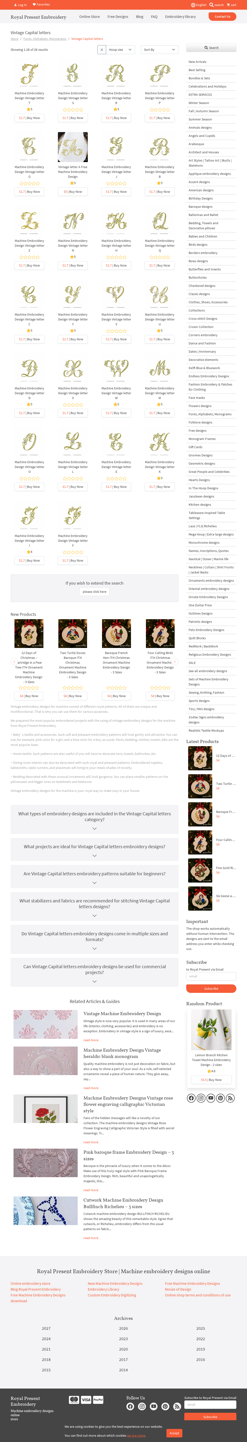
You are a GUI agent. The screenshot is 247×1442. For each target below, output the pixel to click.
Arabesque (196, 144)
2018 (46, 1359)
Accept (174, 1433)
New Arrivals (197, 61)
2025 (200, 1328)
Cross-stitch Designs (203, 318)
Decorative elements (203, 359)
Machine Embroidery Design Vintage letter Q (160, 245)
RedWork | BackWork (203, 646)
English (200, 5)
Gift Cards (195, 447)
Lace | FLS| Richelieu (203, 526)
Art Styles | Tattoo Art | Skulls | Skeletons (210, 163)
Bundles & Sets (199, 78)
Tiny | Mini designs (201, 709)
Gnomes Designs (201, 455)
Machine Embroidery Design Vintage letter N (73, 245)
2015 (46, 1370)
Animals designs (200, 127)
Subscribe (211, 988)
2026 (123, 1328)
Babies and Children (203, 236)
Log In (22, 5)
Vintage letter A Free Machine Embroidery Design (73, 172)
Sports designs (199, 701)
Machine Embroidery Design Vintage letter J (116, 172)
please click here (94, 591)
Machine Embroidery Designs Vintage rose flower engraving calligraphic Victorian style (128, 1104)
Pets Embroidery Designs (206, 630)
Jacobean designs (201, 496)
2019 (200, 1349)
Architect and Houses (204, 152)
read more (90, 1040)
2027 (46, 1328)
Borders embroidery (203, 253)
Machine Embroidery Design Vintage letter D (29, 393)
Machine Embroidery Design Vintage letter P (160, 98)
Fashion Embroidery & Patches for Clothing (210, 387)
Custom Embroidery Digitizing (112, 1295)
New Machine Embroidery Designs (115, 1283)
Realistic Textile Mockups (206, 730)
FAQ (154, 16)
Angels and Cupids (202, 136)
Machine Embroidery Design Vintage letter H (116, 245)
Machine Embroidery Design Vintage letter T (29, 98)
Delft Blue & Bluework (204, 368)
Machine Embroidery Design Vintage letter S (73, 98)
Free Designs (118, 16)
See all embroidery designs (208, 671)
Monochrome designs (204, 542)
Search (213, 47)
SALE (192, 663)
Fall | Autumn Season (204, 111)
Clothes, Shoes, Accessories (208, 302)
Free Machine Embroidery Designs (192, 1283)
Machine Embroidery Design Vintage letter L (73, 467)
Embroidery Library (103, 1289)
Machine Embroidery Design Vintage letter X (73, 393)
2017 (123, 1359)
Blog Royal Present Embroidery (36, 1289)
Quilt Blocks (197, 638)
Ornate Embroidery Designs (208, 597)
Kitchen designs (200, 504)
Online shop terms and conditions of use (198, 1295)
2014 (123, 1370)
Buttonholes (198, 277)
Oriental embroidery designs (209, 589)
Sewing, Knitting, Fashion (206, 692)
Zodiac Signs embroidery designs (206, 719)
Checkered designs (202, 285)
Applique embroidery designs (210, 173)
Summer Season (200, 119)
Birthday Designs (201, 198)
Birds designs (198, 244)
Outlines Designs (201, 613)
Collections (197, 310)
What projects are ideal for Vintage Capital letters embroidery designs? (94, 846)
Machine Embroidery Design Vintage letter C (29, 319)
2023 (123, 1338)
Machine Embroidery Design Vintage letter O (29, 467)
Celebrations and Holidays (207, 86)
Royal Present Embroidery (38, 17)
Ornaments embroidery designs (211, 580)
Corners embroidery (203, 335)
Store (14, 39)
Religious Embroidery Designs (210, 654)
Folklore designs (200, 422)
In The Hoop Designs (203, 488)
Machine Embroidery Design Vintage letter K (160, 467)
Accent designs (199, 182)
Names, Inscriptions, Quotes (209, 551)
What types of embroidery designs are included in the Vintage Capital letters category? (94, 816)
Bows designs (198, 261)
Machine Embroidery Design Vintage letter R (116, 98)
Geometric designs (202, 463)
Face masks (197, 397)
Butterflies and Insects (205, 269)
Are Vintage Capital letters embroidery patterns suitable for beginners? (95, 873)
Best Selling (197, 70)
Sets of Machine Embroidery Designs (208, 681)
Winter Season (199, 103)
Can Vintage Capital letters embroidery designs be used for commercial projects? (94, 969)
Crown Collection (201, 327)
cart (233, 5)
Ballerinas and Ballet (203, 215)
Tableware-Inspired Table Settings (207, 515)
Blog (139, 16)
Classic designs (199, 294)
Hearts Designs (199, 480)
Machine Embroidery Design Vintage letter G (29, 172)
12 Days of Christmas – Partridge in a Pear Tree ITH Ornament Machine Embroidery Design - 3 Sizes (29, 667)
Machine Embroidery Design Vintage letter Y (73, 319)
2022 (200, 1338)
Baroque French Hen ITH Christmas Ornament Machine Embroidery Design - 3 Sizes (116, 662)
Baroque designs (201, 206)
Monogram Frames (202, 439)
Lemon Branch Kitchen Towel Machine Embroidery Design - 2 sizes (211, 1060)
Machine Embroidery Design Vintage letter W (116, 393)
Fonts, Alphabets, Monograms (44, 39)
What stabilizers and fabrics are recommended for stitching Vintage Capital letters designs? (95, 903)
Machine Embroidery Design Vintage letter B (160, 172)
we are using (136, 1435)
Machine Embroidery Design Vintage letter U (160, 319)
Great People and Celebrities (209, 471)
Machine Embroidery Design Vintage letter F (73, 541)
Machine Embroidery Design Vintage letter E (116, 467)
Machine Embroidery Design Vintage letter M (160, 393)
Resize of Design (178, 1289)
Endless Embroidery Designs (209, 376)
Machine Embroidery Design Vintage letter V (116, 319)
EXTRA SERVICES (200, 94)
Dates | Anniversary (202, 351)
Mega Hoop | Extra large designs (211, 534)
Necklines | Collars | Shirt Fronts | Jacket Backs (211, 569)
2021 (46, 1349)
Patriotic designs (200, 621)
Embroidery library (180, 16)
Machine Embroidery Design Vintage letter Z (29, 245)
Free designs (197, 430)
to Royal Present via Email (205, 969)
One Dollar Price (200, 605)
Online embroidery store (30, 1283)
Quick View (30, 78)
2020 (123, 1349)
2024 (46, 1338)
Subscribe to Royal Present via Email (210, 1398)
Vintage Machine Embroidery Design (122, 1013)
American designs (201, 190)
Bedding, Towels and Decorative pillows (203, 225)
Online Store (89, 16)
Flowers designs (200, 406)
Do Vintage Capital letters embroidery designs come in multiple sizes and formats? (94, 936)
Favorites (43, 4)
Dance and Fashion (202, 343)
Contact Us (222, 16)
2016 (200, 1359)
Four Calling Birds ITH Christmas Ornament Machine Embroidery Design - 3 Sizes (160, 662)
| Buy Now (29, 118)
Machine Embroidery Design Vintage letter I (29, 541)
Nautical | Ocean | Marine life (208, 559)
